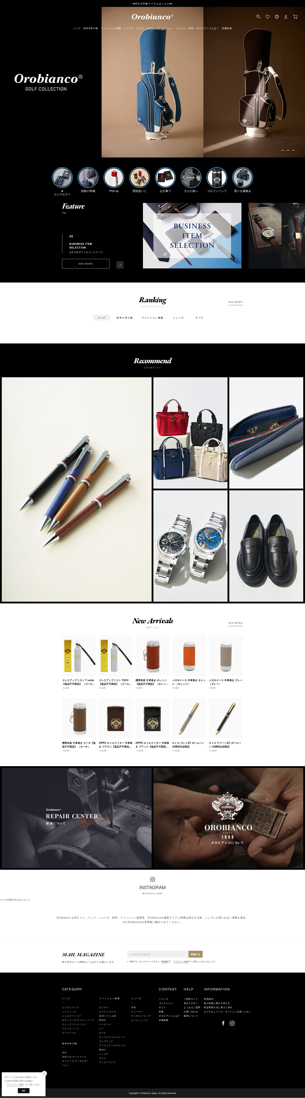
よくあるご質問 (192, 1007)
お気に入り (267, 16)
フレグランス (106, 1041)
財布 (64, 1052)
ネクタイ (104, 1007)
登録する (195, 954)
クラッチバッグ (70, 1028)
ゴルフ (140, 28)
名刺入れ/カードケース (74, 1056)
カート (295, 16)
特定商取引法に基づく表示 (218, 1007)
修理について (191, 1015)
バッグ (77, 28)
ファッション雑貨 (111, 28)
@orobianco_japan (152, 893)
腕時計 (102, 1049)
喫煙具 (102, 1019)
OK (23, 1090)
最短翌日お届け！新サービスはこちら (153, 3)
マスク (102, 1057)
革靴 (133, 1007)
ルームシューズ (139, 1019)
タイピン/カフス (107, 1011)
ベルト (65, 1064)
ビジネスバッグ (70, 1007)
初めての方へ (191, 1002)
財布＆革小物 (125, 317)
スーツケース (69, 1032)
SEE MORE (86, 263)
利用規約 (165, 961)
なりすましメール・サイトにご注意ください (227, 1011)
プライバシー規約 (180, 961)
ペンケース (105, 1024)
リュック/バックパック (74, 1024)
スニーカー (137, 1011)
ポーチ (102, 1032)
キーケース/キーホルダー (75, 1060)
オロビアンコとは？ (207, 28)
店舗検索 (227, 28)
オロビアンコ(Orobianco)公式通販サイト (152, 17)
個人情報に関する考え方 (217, 1002)
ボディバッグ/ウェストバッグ (78, 1019)
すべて (200, 317)
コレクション (165, 28)
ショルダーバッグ (71, 1015)
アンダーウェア (107, 1062)
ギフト (151, 28)
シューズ (129, 28)
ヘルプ (276, 16)
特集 (190, 28)
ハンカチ (104, 1053)
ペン (101, 1028)
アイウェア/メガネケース (112, 1045)
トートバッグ (69, 1011)
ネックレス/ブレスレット (112, 1036)
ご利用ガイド (191, 998)
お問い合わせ (191, 1011)
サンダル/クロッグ (141, 1015)
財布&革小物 (90, 28)
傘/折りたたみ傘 (107, 1015)
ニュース (180, 28)
